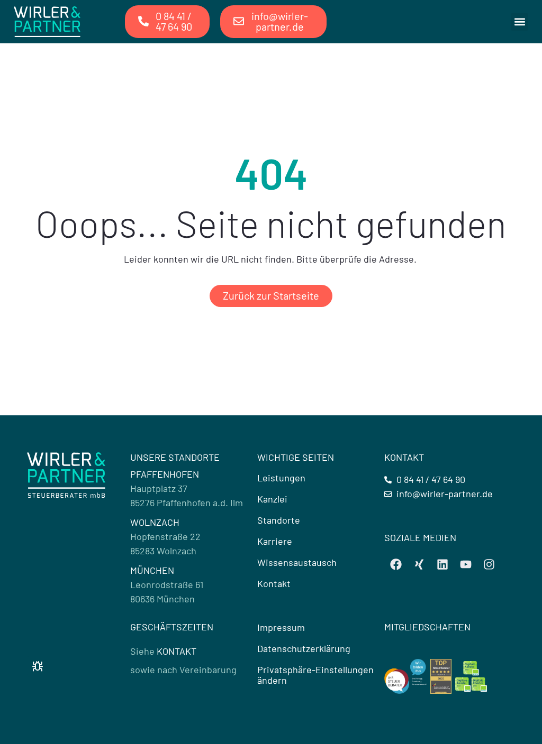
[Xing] (419, 564)
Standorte (278, 520)
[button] (519, 22)
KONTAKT (176, 651)
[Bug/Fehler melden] (37, 666)
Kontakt (274, 583)
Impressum (281, 627)
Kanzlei (272, 499)
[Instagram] (489, 564)
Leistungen (281, 477)
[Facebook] (396, 564)
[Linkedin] (442, 564)
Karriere (274, 541)
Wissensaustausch (297, 562)
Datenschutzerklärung (303, 648)
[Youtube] (465, 564)
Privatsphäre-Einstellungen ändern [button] (315, 674)
